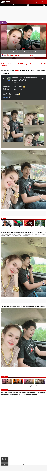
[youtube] (42, 2)
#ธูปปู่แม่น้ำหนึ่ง (19, 394)
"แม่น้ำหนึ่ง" (17, 70)
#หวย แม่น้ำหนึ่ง (25, 394)
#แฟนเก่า (35, 392)
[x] (39, 2)
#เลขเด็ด (19, 392)
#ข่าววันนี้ (8, 392)
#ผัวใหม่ (35, 394)
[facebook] (37, 2)
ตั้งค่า (4, 464)
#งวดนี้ (3, 394)
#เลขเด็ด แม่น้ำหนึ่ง (41, 392)
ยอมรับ (5, 462)
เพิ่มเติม (2, 460)
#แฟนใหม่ (7, 394)
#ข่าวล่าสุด (3, 392)
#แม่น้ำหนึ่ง (24, 392)
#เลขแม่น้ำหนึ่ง (12, 394)
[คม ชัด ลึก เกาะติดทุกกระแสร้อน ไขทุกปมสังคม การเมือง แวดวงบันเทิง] (23, 2)
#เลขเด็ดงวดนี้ (13, 392)
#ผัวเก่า (31, 394)
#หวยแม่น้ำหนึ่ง (29, 392)
